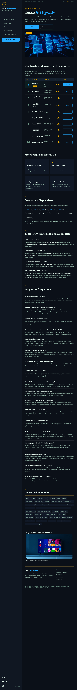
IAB (9, 9)
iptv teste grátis (42, 498)
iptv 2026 (50, 504)
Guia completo (8, 30)
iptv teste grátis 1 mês (44, 511)
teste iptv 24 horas (65, 508)
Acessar (68, 84)
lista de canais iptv (40, 504)
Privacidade (59, 579)
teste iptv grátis (61, 498)
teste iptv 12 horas (31, 511)
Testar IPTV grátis (10, 39)
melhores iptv (69, 504)
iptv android (52, 520)
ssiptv (59, 520)
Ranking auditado (9, 19)
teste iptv (32, 498)
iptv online (38, 514)
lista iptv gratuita (57, 501)
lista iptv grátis (68, 501)
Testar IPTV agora (32, 26)
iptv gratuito (38, 501)
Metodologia (7, 23)
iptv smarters (66, 520)
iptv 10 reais (64, 511)
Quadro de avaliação (61, 572)
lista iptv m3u (29, 504)
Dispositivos (7, 27)
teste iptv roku (29, 517)
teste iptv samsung (67, 517)
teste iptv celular (41, 520)
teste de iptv (29, 501)
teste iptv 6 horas (53, 508)
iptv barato (55, 511)
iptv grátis (52, 498)
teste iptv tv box (30, 520)
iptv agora (53, 514)
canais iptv (62, 514)
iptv (27, 498)
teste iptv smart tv (55, 517)
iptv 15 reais (29, 514)
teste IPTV (68, 273)
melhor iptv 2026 (59, 504)
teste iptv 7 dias (41, 508)
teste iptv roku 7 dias (41, 517)
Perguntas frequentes (10, 34)
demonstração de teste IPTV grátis (39, 560)
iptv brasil (46, 514)
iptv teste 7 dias (30, 508)
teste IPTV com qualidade (59, 277)
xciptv (27, 524)
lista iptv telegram (36, 524)
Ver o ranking (46, 26)
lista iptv (46, 501)
